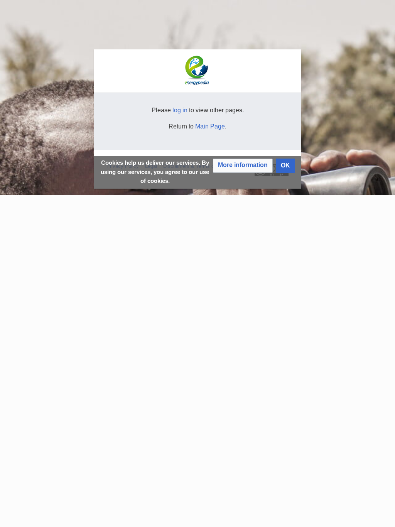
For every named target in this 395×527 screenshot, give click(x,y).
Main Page (210, 126)
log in (179, 110)
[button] (243, 166)
